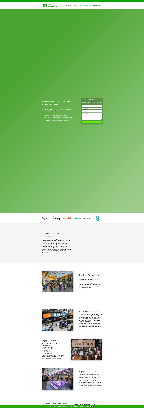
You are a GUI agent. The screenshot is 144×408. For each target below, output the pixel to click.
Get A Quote (96, 5)
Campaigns (85, 5)
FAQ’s (90, 5)
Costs (80, 5)
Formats (74, 5)
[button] (92, 122)
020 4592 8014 (84, 0)
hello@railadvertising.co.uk (93, 0)
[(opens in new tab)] (46, 218)
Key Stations (68, 5)
